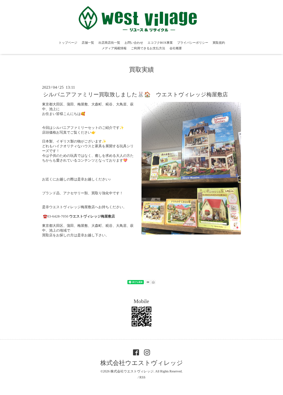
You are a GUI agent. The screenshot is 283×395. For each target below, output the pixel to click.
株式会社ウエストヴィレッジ (141, 362)
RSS (142, 377)
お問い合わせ (134, 42)
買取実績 (141, 69)
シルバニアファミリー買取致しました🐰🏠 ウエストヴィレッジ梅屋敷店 (135, 95)
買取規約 (219, 42)
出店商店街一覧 (109, 42)
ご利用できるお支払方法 (148, 48)
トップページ (68, 42)
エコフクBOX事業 (160, 42)
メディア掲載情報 (114, 48)
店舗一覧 (88, 42)
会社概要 (175, 48)
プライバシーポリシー (192, 42)
